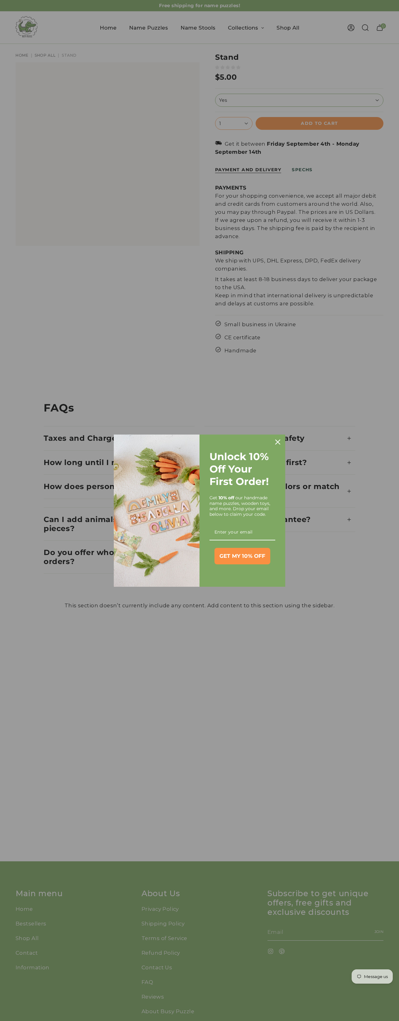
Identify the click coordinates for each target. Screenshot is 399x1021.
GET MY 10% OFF (242, 556)
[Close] (277, 442)
